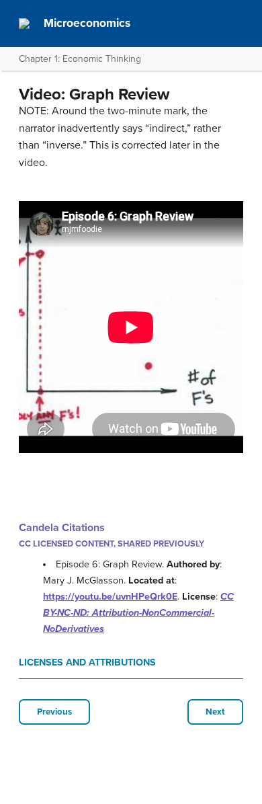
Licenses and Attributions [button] (87, 662)
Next (215, 712)
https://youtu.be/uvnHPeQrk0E (110, 596)
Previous (54, 712)
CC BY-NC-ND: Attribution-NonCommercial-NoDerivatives (138, 613)
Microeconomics (87, 23)
